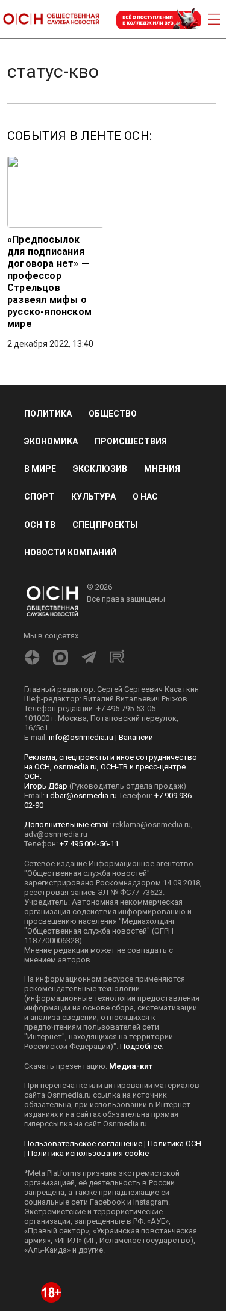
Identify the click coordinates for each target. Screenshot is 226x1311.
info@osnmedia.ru (81, 737)
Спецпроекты (104, 525)
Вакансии (136, 737)
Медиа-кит (130, 1066)
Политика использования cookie (88, 1153)
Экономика (51, 441)
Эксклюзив (100, 469)
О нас (145, 496)
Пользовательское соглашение (83, 1143)
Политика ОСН (174, 1143)
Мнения (162, 469)
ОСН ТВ (39, 525)
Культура (93, 496)
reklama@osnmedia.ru (152, 824)
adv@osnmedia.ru (55, 834)
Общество (113, 413)
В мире (40, 469)
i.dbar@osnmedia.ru (81, 795)
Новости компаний (70, 552)
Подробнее (141, 1046)
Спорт (39, 496)
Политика (48, 413)
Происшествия (131, 441)
